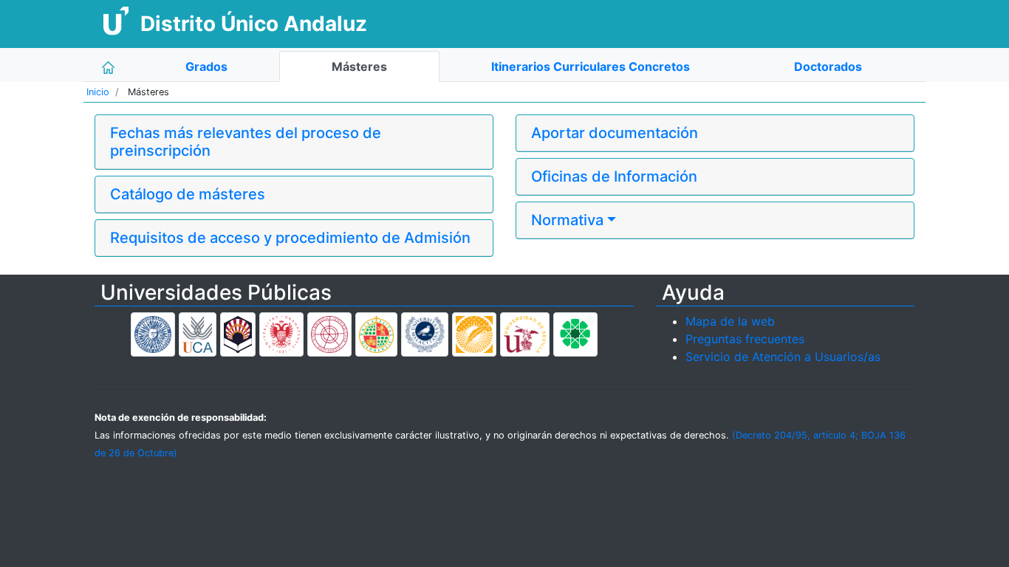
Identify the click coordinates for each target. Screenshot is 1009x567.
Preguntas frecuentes (744, 338)
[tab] (294, 142)
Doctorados (828, 66)
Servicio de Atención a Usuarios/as (782, 356)
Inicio (97, 91)
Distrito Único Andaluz (253, 23)
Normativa (567, 220)
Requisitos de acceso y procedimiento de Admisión (290, 238)
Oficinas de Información (614, 176)
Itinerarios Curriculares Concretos (590, 66)
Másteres (359, 66)
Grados (206, 66)
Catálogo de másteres (187, 194)
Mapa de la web (730, 321)
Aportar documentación (614, 133)
